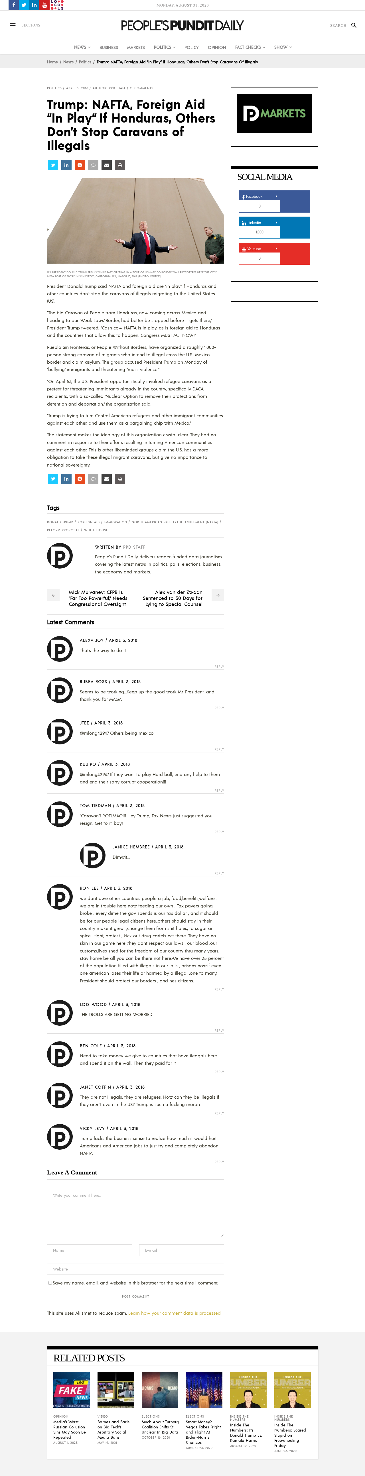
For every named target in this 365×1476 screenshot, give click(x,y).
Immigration (115, 522)
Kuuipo (88, 764)
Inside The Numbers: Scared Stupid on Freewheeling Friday (290, 1435)
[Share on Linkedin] (66, 165)
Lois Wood (93, 1004)
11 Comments (141, 88)
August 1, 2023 (65, 1443)
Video (103, 1416)
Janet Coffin (95, 1087)
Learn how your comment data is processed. (175, 1313)
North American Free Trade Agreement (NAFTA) (175, 522)
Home (52, 61)
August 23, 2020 (199, 1448)
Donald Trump (60, 522)
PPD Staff (134, 546)
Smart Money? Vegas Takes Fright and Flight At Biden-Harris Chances (203, 1432)
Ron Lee (89, 888)
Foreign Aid (89, 522)
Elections (151, 1416)
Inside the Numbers (239, 1418)
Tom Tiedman (95, 805)
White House (96, 530)
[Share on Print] (120, 165)
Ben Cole (91, 1045)
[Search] (351, 25)
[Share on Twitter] (53, 165)
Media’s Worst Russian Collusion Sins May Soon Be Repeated (69, 1429)
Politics (85, 61)
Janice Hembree (131, 846)
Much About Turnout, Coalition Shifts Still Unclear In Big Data (160, 1426)
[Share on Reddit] (80, 165)
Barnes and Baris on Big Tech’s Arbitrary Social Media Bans (113, 1429)
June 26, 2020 (285, 1451)
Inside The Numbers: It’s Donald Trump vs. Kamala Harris (246, 1432)
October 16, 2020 (156, 1438)
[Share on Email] (107, 165)
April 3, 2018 (77, 88)
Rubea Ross (93, 681)
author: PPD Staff (109, 88)
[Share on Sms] (93, 165)
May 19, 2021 (107, 1443)
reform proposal (63, 530)
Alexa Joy (92, 640)
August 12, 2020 (243, 1446)
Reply (219, 666)
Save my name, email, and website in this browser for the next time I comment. (135, 1283)
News (68, 61)
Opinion (60, 1416)
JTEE (84, 722)
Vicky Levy (92, 1128)
